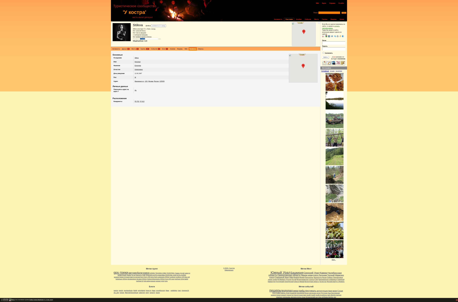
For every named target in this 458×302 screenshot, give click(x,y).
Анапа (296, 277)
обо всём (147, 281)
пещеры (275, 290)
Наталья (138, 62)
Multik (135, 290)
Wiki (317, 3)
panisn (116, 290)
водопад (287, 290)
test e (142, 277)
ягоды (299, 297)
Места (316, 19)
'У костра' (134, 12)
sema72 (152, 293)
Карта (324, 3)
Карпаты (139, 275)
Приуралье (309, 277)
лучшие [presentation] (332, 71)
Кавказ (177, 273)
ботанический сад (312, 297)
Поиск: (316, 13)
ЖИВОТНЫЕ (122, 275)
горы (319, 297)
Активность (278, 19)
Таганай (330, 275)
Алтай (182, 273)
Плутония (324, 293)
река (295, 290)
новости (187, 273)
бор (274, 281)
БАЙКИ (183, 275)
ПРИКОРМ (149, 275)
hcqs (166, 281)
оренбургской (289, 281)
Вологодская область (312, 281)
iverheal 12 (139, 281)
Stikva (138, 25)
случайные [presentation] (325, 71)
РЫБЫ (129, 275)
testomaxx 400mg (121, 279)
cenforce (172, 277)
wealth (309, 295)
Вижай (302, 281)
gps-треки (121, 272)
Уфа (291, 277)
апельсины (287, 297)
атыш (303, 297)
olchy (147, 293)
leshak (122, 293)
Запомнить (329, 53)
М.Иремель (282, 279)
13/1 (146, 81)
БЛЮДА (152, 273)
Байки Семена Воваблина (36, 299)
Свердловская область (288, 275)
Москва (150, 81)
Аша (329, 293)
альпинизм (300, 293)
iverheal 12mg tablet (181, 279)
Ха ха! (133, 275)
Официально (229, 270)
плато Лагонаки (320, 275)
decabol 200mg (141, 279)
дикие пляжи (272, 279)
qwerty (121, 290)
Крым (324, 277)
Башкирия (297, 272)
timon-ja (148, 290)
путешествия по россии (132, 277)
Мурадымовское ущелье (306, 279)
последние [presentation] (339, 71)
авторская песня (314, 293)
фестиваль (310, 290)
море (335, 291)
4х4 (292, 295)
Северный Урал (282, 277)
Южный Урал (280, 272)
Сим (316, 279)
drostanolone (132, 279)
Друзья (125, 49)
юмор (146, 272)
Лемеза (282, 293)
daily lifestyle (331, 295)
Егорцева (138, 65)
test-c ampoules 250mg (161, 277)
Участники (289, 19)
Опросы (200, 49)
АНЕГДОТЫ (177, 275)
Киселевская (335, 293)
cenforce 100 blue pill (183, 277)
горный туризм (286, 295)
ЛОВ (143, 275)
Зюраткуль (318, 277)
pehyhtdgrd (141, 290)
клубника (325, 297)
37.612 (142, 101)
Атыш (288, 293)
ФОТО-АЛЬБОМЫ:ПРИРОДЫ (163, 275)
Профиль (192, 49)
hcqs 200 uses (169, 279)
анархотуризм (119, 277)
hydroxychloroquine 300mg (156, 279)
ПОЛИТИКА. (171, 273)
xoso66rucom (160, 290)
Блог (164, 49)
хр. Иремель (340, 281)
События (308, 19)
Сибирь (330, 277)
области (296, 281)
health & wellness (321, 295)
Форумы (333, 19)
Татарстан (322, 281)
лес (335, 297)
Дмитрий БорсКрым (131, 293)
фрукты (330, 297)
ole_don (116, 293)
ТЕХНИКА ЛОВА (160, 273)
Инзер (301, 277)
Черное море (307, 275)
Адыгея (288, 279)
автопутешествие (324, 291)
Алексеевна (139, 69)
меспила (294, 297)
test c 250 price (149, 277)
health (313, 295)
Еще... (334, 260)
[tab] (325, 71)
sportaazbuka (128, 290)
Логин (324, 40)
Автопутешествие (300, 295)
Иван (153, 290)
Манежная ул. (139, 81)
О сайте (341, 3)
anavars (153, 281)
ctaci (179, 290)
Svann (158, 293)
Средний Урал (312, 273)
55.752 (137, 101)
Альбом (299, 19)
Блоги (342, 19)
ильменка (293, 293)
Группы (324, 19)
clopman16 (185, 290)
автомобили (135, 272)
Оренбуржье (338, 277)
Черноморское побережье (327, 279)
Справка (332, 3)
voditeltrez (174, 290)
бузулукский (280, 281)
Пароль (325, 46)
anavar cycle (160, 281)
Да (135, 90)
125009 (161, 81)
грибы (301, 290)
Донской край (331, 281)
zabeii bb (142, 293)
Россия (156, 81)
